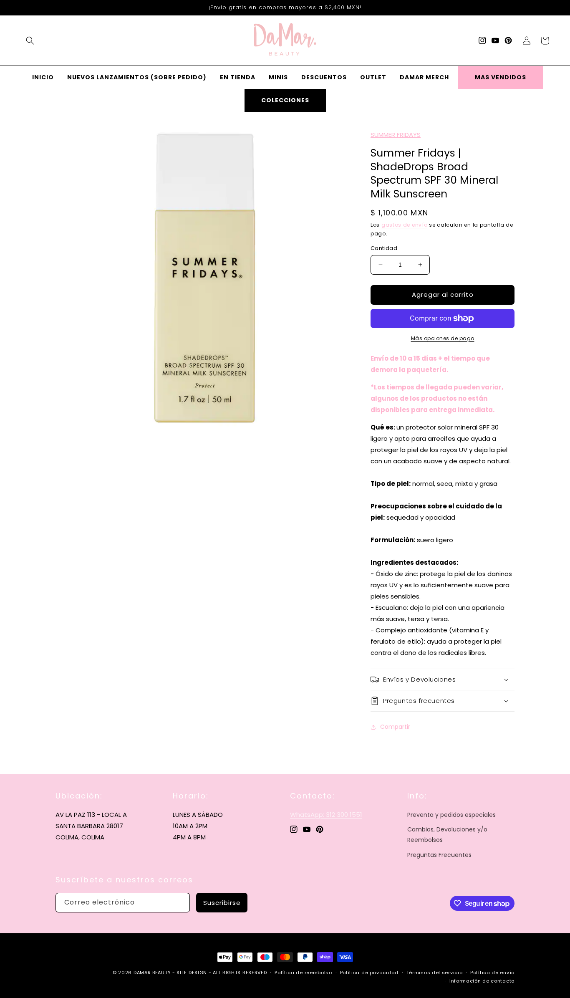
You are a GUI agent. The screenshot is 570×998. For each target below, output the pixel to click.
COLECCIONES (285, 100)
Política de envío (492, 972)
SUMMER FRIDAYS (396, 134)
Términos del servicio (434, 972)
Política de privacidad (369, 972)
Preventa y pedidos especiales (451, 815)
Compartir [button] (395, 727)
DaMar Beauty (152, 972)
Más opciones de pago (442, 338)
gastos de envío (404, 224)
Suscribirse (222, 902)
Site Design (192, 972)
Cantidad (384, 248)
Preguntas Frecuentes (439, 855)
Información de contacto (482, 981)
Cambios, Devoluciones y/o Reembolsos (447, 834)
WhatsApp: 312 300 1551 (326, 814)
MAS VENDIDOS (500, 77)
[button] (30, 40)
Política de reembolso (303, 972)
